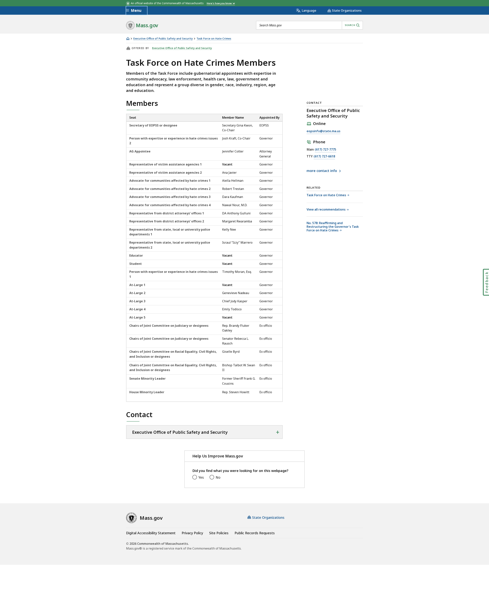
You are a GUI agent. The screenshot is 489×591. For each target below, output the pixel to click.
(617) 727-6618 (324, 156)
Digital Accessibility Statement (151, 533)
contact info (322, 171)
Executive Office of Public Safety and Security (163, 38)
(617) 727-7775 (325, 149)
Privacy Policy (192, 533)
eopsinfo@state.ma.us (323, 131)
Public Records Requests (255, 533)
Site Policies (218, 533)
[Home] (127, 38)
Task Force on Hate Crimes (214, 38)
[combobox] (309, 25)
